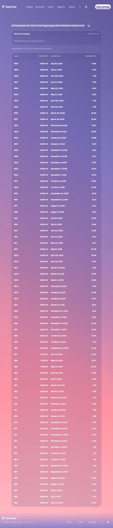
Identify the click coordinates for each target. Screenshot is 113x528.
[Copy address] (88, 25)
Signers (61, 7)
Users (51, 7)
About (72, 7)
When (69, 522)
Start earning (103, 7)
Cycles (29, 7)
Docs (81, 522)
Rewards (40, 7)
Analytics (92, 522)
